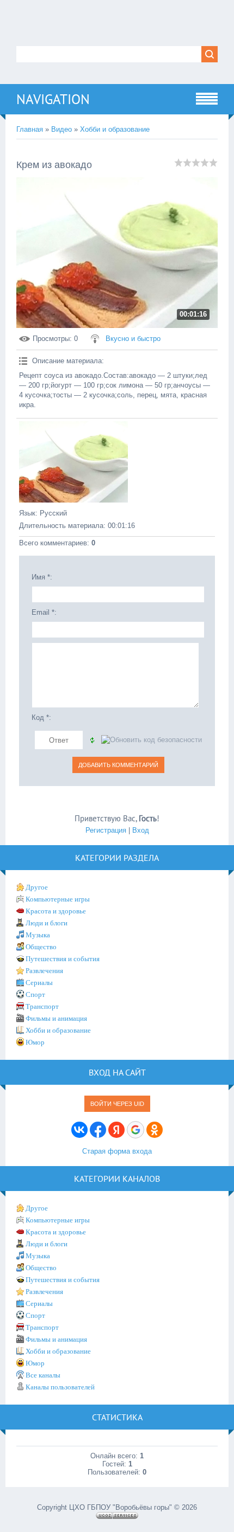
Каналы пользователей (60, 1387)
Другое (37, 887)
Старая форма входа (117, 1151)
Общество (41, 947)
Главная (29, 129)
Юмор (35, 1042)
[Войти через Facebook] (98, 1130)
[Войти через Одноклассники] (154, 1130)
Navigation (53, 99)
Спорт (35, 994)
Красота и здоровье (56, 911)
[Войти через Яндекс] (116, 1130)
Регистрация (105, 830)
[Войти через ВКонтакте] (79, 1130)
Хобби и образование (115, 129)
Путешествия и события (63, 959)
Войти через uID (117, 1103)
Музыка (38, 935)
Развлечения (44, 971)
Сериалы (39, 983)
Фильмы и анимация (56, 1018)
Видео (61, 129)
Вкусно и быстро (133, 338)
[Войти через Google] (135, 1129)
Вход (140, 830)
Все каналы (43, 1375)
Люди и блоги (46, 923)
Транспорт (42, 1006)
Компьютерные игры (58, 899)
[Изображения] (73, 462)
